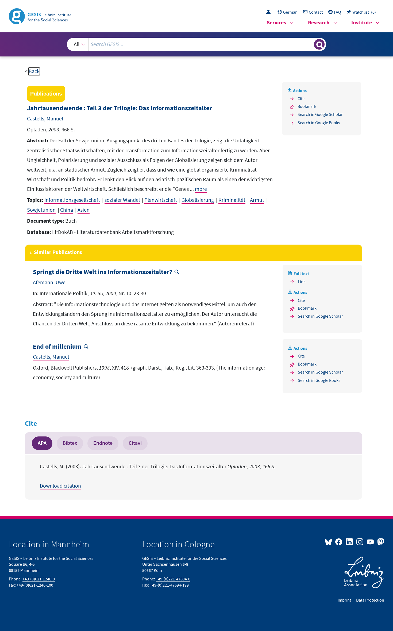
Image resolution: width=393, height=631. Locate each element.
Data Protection (370, 600)
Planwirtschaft (160, 200)
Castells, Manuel (45, 118)
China (66, 210)
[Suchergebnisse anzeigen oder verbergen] (319, 44)
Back (34, 71)
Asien (84, 210)
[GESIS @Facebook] (339, 542)
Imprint (345, 600)
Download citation (60, 485)
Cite (301, 98)
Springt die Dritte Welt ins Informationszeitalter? (102, 272)
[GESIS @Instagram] (360, 542)
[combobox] (197, 44)
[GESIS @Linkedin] (349, 542)
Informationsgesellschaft (72, 200)
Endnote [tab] (103, 443)
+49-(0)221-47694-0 (173, 579)
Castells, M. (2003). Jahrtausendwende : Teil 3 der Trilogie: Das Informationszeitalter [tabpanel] (157, 476)
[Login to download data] (269, 12)
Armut (257, 200)
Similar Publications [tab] (58, 252)
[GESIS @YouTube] (370, 542)
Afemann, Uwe (49, 282)
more (201, 189)
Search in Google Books (319, 123)
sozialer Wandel (122, 200)
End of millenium (57, 347)
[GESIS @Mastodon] (380, 542)
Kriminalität (231, 200)
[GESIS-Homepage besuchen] (40, 15)
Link (302, 281)
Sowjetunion (41, 210)
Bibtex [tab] (70, 443)
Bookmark (307, 106)
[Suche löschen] (309, 44)
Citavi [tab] (135, 443)
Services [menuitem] (276, 22)
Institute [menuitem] (361, 22)
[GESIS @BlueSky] (329, 542)
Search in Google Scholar (320, 114)
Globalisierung (198, 200)
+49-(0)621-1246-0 (38, 579)
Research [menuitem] (318, 22)
